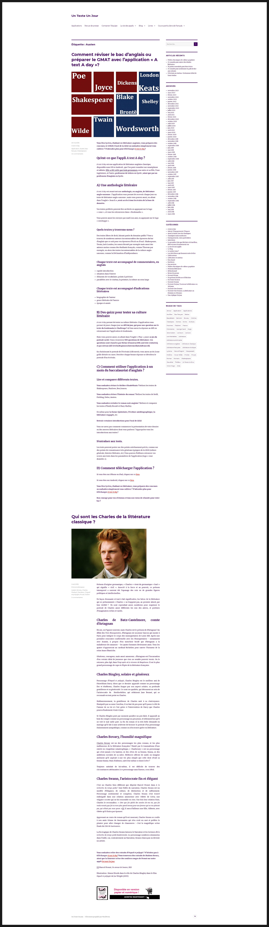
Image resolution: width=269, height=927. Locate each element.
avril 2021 (171, 115)
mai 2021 (171, 112)
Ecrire (185, 322)
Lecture (188, 333)
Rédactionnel (172, 271)
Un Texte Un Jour (84, 16)
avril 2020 (171, 130)
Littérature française (173, 347)
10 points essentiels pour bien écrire (180, 66)
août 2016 (171, 203)
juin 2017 (171, 181)
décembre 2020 (173, 119)
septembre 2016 (173, 201)
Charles (84, 590)
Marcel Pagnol (179, 351)
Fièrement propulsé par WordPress (97, 917)
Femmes (170, 325)
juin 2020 (171, 128)
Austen (82, 148)
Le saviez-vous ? (173, 251)
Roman (169, 358)
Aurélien (169, 314)
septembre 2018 (173, 159)
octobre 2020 (172, 121)
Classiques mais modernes (177, 236)
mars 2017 (171, 187)
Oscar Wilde (178, 355)
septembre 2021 (173, 108)
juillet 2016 (171, 205)
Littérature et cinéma (175, 258)
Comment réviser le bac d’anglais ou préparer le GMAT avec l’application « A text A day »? (114, 59)
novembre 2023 (173, 90)
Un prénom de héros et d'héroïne (179, 277)
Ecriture (191, 322)
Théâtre (177, 362)
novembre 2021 (173, 106)
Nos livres (171, 262)
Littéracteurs (172, 255)
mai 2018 (171, 163)
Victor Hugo (171, 366)
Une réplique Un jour (175, 295)
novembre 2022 (173, 97)
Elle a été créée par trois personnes (121, 170)
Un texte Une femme (175, 289)
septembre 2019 (173, 146)
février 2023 (172, 95)
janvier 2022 (172, 101)
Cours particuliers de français (170, 26)
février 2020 (172, 135)
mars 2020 (171, 132)
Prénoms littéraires (77, 587)
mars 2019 (171, 152)
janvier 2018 (172, 170)
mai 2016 (171, 209)
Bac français (179, 314)
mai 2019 (171, 150)
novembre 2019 (173, 141)
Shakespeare (81, 151)
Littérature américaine (174, 340)
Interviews (171, 240)
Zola (178, 366)
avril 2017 (171, 185)
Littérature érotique (189, 347)
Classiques (170, 322)
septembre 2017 (173, 176)
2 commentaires (77, 597)
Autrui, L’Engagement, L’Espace (179, 231)
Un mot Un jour (173, 275)
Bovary (79, 590)
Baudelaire (170, 318)
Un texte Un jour (108, 861)
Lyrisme (169, 351)
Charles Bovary (103, 743)
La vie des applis (127, 26)
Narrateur (81, 592)
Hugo (190, 329)
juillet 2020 (171, 126)
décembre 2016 (173, 194)
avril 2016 (171, 212)
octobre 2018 (172, 157)
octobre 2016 (172, 198)
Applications (76, 26)
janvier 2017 (172, 192)
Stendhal (170, 362)
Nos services (172, 264)
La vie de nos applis (174, 247)
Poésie (187, 355)
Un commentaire (77, 154)
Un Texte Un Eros (174, 280)
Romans (176, 358)
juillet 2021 (171, 110)
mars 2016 (171, 214)
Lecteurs (180, 333)
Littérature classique (189, 344)
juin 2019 (171, 148)
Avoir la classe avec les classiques (179, 233)
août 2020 (171, 123)
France (185, 325)
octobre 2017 (172, 174)
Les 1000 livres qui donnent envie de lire (182, 253)
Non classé (171, 260)
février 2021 (172, 117)
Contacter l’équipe (109, 26)
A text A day (112, 492)
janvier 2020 (172, 137)
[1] (123, 808)
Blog (141, 26)
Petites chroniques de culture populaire (181, 60)
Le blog (170, 249)
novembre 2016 (173, 196)
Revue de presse (92, 26)
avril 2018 (171, 165)
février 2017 (172, 190)
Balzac (187, 314)
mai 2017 (171, 183)
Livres (150, 26)
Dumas (178, 322)
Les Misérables (172, 336)
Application (75, 148)
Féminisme (170, 329)
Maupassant (190, 351)
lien (138, 474)
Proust (82, 594)
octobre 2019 (172, 143)
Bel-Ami (179, 318)
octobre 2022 (172, 99)
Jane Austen (171, 333)
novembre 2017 (173, 172)
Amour (169, 311)
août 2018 (171, 161)
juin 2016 (171, 207)
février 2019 (172, 154)
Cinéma (193, 318)
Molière (169, 355)
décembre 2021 (173, 104)
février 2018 (172, 168)
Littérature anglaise (173, 344)
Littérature (182, 336)
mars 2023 (171, 93)
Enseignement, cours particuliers (179, 238)
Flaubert (74, 592)
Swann (87, 594)
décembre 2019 (173, 139)
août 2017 (171, 179)
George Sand (181, 329)
